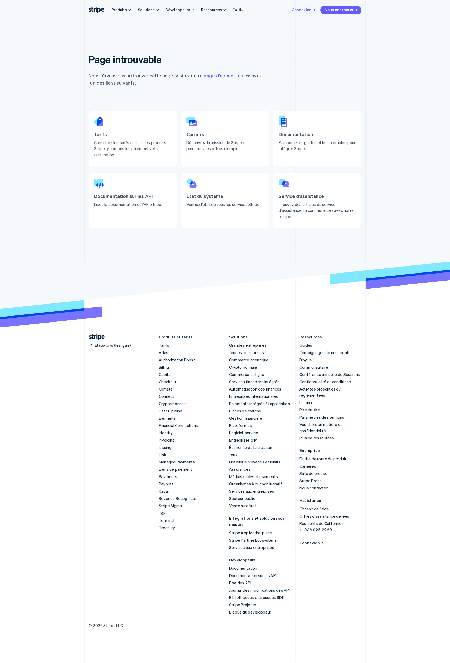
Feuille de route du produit (322, 458)
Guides (305, 345)
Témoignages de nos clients (325, 352)
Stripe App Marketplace (250, 532)
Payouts (166, 483)
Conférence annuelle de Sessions (329, 374)
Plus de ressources (316, 438)
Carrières (307, 466)
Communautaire (313, 367)
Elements (167, 418)
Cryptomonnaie (173, 403)
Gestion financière (245, 418)
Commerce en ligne (246, 374)
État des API (240, 582)
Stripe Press (310, 480)
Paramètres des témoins (321, 417)
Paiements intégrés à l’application (259, 403)
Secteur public (242, 498)
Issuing (165, 447)
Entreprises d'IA (243, 440)
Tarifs (238, 9)
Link (162, 454)
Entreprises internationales (253, 396)
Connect (166, 396)
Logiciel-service (243, 432)
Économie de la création (250, 447)
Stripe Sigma (170, 505)
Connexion (301, 9)
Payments (168, 476)
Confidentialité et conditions (325, 381)
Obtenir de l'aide (314, 508)
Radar (164, 491)
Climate (166, 389)
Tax (162, 513)
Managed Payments (177, 461)
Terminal (166, 520)
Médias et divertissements (253, 476)
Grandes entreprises (248, 345)
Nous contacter (339, 9)
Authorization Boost (177, 359)
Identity (166, 432)
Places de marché (245, 410)
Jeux (233, 454)
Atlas (163, 352)
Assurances (240, 469)
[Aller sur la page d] (95, 337)
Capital (165, 374)
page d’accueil (220, 75)
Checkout (168, 381)
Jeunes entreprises (246, 352)
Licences (307, 402)
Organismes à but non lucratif (255, 483)
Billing (164, 367)
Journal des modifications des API (259, 590)
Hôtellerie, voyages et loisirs (254, 461)
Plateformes (240, 425)
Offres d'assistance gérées (324, 516)
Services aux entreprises (251, 491)
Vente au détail (242, 505)
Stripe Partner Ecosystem (252, 540)
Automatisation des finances (255, 389)
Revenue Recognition (178, 498)
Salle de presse (313, 473)
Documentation (243, 568)
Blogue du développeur (250, 612)
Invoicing (167, 440)
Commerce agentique (249, 359)
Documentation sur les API (253, 575)
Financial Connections (178, 425)
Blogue (305, 359)
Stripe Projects (242, 604)
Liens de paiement (175, 469)
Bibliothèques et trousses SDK (256, 597)
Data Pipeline (171, 410)
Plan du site (309, 409)
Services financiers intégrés (254, 381)
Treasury (167, 527)
